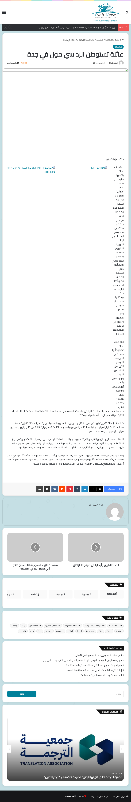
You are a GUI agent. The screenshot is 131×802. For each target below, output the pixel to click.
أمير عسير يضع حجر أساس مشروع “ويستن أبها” (101, 675)
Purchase (90, 631)
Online (119, 631)
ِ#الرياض (23, 631)
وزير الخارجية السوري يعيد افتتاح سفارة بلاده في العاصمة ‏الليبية (94, 665)
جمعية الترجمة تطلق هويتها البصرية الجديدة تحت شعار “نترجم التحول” (83, 777)
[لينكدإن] (84, 489)
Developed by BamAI (74, 796)
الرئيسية (118, 40)
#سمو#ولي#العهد (52, 626)
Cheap (14, 626)
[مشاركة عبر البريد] (47, 489)
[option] (65, 749)
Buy (23, 626)
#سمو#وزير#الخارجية (72, 626)
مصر (32, 631)
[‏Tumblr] (77, 489)
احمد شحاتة (113, 63)
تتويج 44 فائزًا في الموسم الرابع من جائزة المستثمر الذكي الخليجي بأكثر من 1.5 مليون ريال (82, 660)
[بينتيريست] (69, 489)
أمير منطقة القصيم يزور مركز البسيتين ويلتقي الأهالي (98, 655)
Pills (100, 631)
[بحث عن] (127, 13)
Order (109, 631)
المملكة (49, 631)
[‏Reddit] (62, 489)
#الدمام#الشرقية (115, 626)
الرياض (70, 631)
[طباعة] (39, 489)
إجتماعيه (109, 40)
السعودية (59, 631)
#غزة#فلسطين (35, 626)
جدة (39, 631)
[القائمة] (4, 13)
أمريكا (79, 631)
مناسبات (100, 40)
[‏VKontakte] (54, 489)
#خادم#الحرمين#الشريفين (94, 626)
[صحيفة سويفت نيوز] (106, 12)
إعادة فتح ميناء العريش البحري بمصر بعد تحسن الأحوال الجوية (94, 670)
